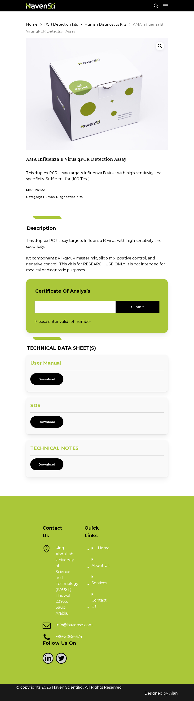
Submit (137, 307)
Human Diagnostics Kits (105, 24)
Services (99, 583)
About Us (100, 565)
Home (32, 24)
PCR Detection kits (61, 24)
